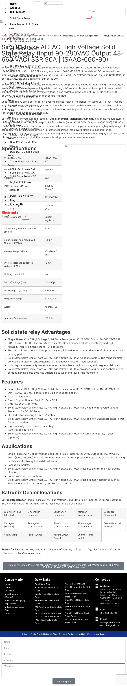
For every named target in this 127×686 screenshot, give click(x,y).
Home (13, 3)
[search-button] (89, 17)
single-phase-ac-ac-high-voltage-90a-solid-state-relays (34, 35)
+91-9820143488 (108, 613)
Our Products (17, 12)
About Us (15, 7)
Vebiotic (82, 634)
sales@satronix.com (110, 622)
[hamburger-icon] (37, 3)
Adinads (101, 634)
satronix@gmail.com (110, 625)
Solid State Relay (20, 18)
